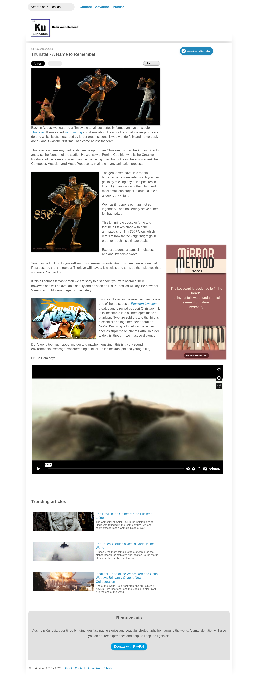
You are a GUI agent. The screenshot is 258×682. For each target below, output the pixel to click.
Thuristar (37, 132)
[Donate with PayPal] (129, 646)
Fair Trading (73, 132)
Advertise (102, 7)
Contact (86, 7)
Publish (119, 7)
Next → (151, 63)
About (68, 668)
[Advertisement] (153, 28)
